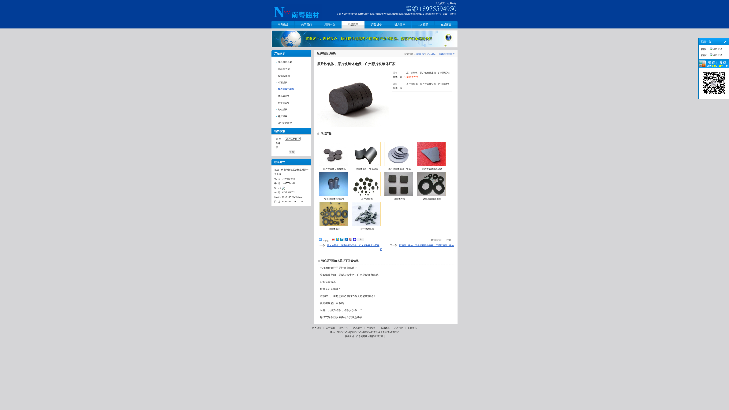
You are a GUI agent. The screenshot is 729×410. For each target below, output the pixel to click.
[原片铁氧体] (366, 184)
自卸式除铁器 (328, 282)
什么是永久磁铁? (330, 289)
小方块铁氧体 (367, 229)
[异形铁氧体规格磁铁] (431, 154)
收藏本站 (452, 3)
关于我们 (330, 327)
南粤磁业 (316, 327)
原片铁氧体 (367, 199)
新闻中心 (344, 327)
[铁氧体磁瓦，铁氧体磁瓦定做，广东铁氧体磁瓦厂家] (366, 154)
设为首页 (440, 3)
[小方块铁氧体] (366, 214)
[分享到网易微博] (350, 239)
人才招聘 (398, 327)
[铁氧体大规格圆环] (431, 184)
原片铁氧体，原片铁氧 (334, 169)
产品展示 (431, 54)
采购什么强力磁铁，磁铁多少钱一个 (341, 310)
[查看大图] (353, 126)
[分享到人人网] (346, 239)
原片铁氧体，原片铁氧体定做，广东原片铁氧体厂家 (353, 245)
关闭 (449, 240)
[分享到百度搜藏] (354, 239)
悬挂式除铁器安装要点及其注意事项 (341, 317)
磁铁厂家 (420, 54)
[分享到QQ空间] (337, 239)
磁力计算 (385, 327)
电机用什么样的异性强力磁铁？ (338, 267)
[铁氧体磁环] (333, 214)
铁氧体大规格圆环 (432, 199)
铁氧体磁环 (334, 229)
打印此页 (436, 240)
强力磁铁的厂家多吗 (332, 303)
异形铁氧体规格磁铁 (432, 169)
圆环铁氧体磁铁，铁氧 (399, 169)
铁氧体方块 (399, 199)
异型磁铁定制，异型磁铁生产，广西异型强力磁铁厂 (350, 275)
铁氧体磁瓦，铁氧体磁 (367, 169)
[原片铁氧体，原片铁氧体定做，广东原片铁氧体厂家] (333, 154)
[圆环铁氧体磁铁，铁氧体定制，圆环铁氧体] (398, 154)
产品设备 (371, 327)
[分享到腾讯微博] (342, 239)
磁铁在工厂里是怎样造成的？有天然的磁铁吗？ (348, 296)
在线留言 (412, 327)
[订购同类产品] (411, 77)
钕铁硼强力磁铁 (447, 54)
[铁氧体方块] (398, 184)
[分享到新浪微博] (333, 239)
